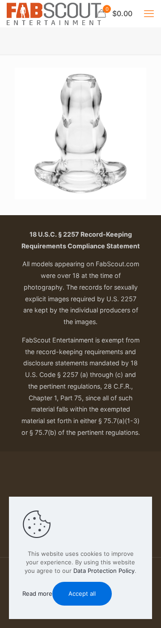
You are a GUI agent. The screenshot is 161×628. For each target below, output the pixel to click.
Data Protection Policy (104, 570)
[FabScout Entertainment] (54, 13)
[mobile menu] (149, 13)
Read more (37, 593)
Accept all (82, 593)
